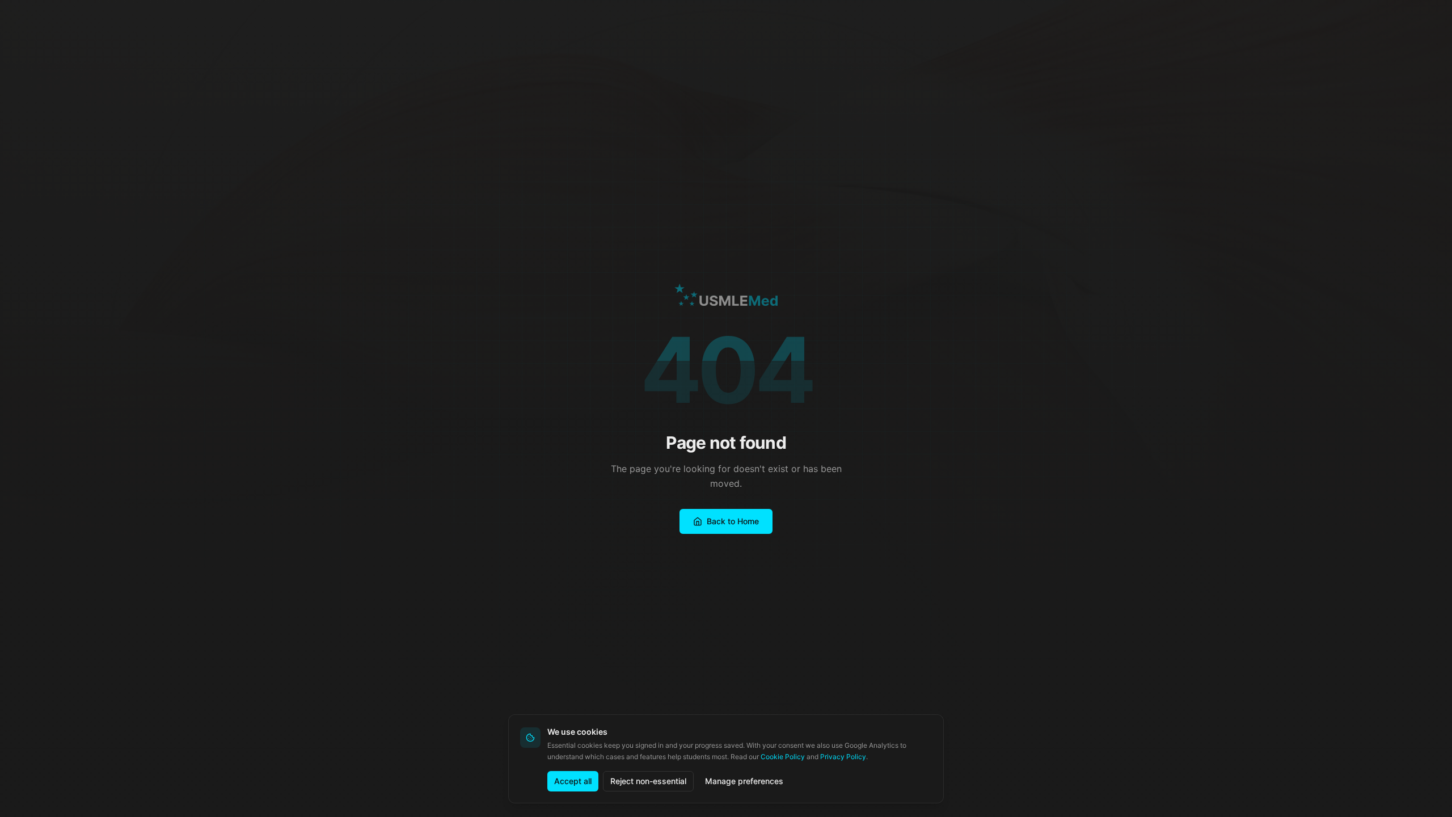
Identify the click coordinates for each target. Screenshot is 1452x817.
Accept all (573, 781)
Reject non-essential (648, 781)
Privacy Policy (843, 756)
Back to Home (733, 521)
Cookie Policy (783, 756)
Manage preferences (744, 781)
